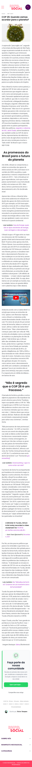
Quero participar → (16, 685)
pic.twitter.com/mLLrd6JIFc (15, 530)
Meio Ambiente (25, 701)
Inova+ (3, 13)
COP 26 (6, 701)
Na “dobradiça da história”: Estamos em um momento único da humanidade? (16, 584)
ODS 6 (17, 704)
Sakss (18, 644)
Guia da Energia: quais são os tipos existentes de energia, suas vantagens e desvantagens (16, 227)
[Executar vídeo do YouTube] (16, 298)
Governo (17, 701)
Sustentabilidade (16, 707)
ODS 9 (27, 704)
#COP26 (20, 528)
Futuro (11, 701)
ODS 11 (6, 704)
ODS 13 (12, 704)
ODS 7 (22, 704)
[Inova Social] (16, 7)
